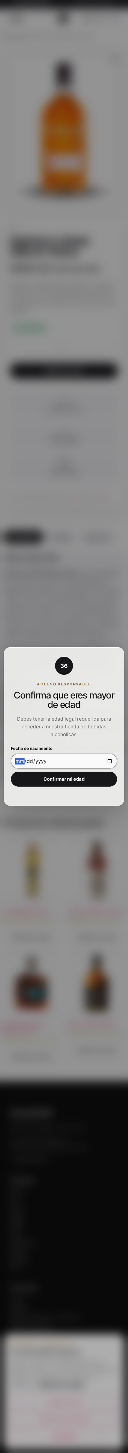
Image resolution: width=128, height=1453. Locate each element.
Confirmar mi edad (64, 779)
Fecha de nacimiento (32, 748)
